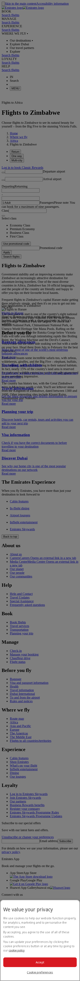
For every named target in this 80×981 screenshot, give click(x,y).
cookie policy (17, 950)
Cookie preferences (40, 972)
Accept (40, 962)
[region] (40, 940)
